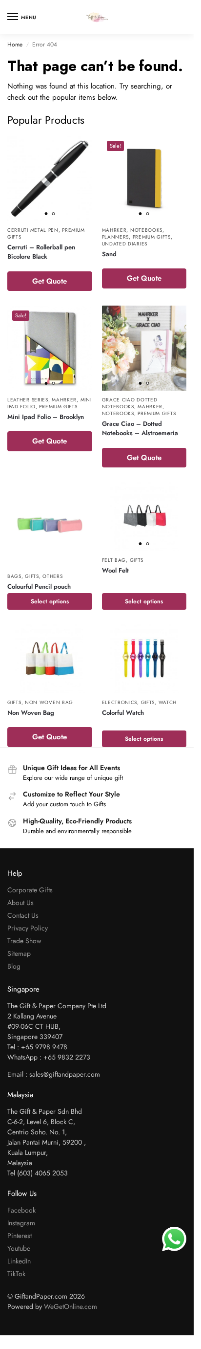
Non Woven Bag (49, 702)
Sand (109, 254)
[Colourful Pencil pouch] (49, 524)
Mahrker (114, 230)
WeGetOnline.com (70, 1306)
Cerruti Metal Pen (33, 230)
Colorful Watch (123, 712)
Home (14, 44)
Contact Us (23, 915)
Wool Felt (115, 570)
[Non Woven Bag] (49, 658)
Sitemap (19, 953)
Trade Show (24, 941)
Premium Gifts (152, 237)
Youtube (18, 1248)
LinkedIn (19, 1261)
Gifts (32, 576)
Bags (14, 576)
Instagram (21, 1223)
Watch (168, 702)
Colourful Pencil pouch (39, 586)
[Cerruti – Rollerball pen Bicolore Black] (49, 178)
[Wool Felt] (144, 516)
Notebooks (146, 230)
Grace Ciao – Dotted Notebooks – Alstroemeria (140, 428)
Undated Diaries (125, 243)
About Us (20, 902)
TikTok (16, 1274)
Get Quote (49, 281)
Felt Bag (114, 560)
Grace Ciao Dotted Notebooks (130, 403)
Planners (115, 237)
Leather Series (27, 399)
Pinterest (19, 1235)
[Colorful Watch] (144, 658)
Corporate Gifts (30, 890)
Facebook (21, 1210)
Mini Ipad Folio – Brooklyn (45, 416)
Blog (13, 966)
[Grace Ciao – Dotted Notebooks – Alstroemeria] (144, 348)
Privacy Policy (27, 928)
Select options (50, 601)
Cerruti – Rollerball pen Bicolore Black (41, 252)
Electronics (120, 702)
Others (52, 576)
